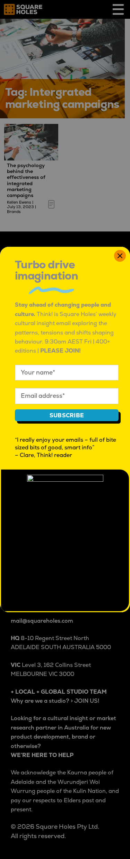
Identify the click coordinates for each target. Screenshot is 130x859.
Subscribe (67, 415)
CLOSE (120, 256)
